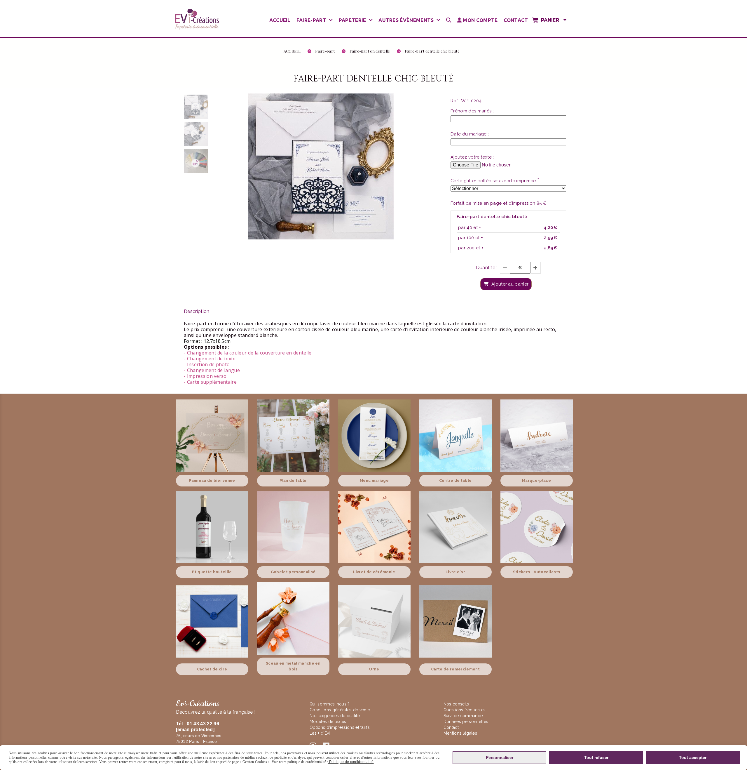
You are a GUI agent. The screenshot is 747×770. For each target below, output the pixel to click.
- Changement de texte (210, 358)
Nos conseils (456, 704)
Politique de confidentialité (351, 762)
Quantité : (487, 267)
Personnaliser (499, 757)
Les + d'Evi (320, 733)
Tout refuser (596, 757)
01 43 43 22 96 (203, 723)
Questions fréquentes (465, 710)
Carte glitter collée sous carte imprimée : (496, 180)
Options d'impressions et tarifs (340, 727)
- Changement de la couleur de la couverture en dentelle (248, 353)
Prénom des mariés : (472, 111)
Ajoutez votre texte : (472, 157)
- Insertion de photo (207, 364)
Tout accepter (692, 757)
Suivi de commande (463, 715)
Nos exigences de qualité (335, 715)
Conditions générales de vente (340, 710)
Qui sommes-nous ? (330, 704)
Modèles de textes (328, 721)
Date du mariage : (470, 134)
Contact (451, 727)
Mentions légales (460, 733)
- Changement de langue (212, 370)
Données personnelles (466, 721)
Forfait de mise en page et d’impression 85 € (499, 203)
